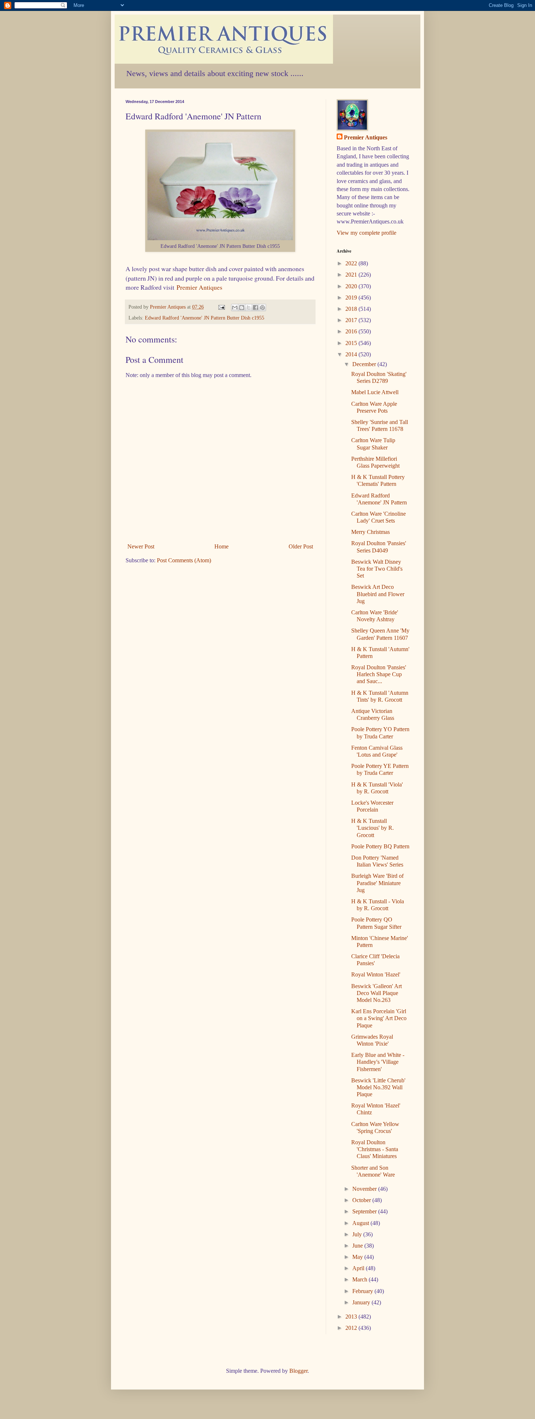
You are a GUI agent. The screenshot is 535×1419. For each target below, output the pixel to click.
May (358, 1257)
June (358, 1245)
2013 (351, 1316)
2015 (351, 343)
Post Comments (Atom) (184, 560)
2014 (351, 354)
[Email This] (234, 307)
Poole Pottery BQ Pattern (380, 846)
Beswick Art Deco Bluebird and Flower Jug (377, 594)
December (364, 364)
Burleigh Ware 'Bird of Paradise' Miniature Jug (377, 883)
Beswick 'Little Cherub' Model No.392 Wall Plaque (378, 1087)
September (365, 1211)
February (363, 1291)
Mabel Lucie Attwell (375, 392)
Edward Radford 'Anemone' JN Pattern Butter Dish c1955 (204, 318)
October (362, 1200)
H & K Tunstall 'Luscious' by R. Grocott (372, 828)
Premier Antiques (199, 287)
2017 (351, 320)
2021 (351, 274)
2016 (351, 331)
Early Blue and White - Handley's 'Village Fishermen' (377, 1062)
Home (221, 546)
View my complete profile (366, 233)
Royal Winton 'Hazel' (375, 974)
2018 (351, 309)
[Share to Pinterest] (262, 307)
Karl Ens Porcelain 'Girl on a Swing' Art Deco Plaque (379, 1018)
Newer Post (140, 546)
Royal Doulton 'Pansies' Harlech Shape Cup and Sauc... (378, 674)
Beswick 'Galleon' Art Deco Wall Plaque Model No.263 (376, 993)
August (361, 1223)
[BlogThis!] (241, 307)
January (362, 1302)
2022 (351, 263)
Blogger (298, 1371)
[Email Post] (221, 307)
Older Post (301, 546)
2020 (351, 286)
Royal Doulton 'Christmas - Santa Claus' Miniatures (374, 1149)
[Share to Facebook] (255, 307)
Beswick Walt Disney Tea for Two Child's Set (377, 569)
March (360, 1279)
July (357, 1234)
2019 (351, 297)
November (365, 1189)
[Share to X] (248, 307)
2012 (351, 1328)
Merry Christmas (370, 532)
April (359, 1268)
